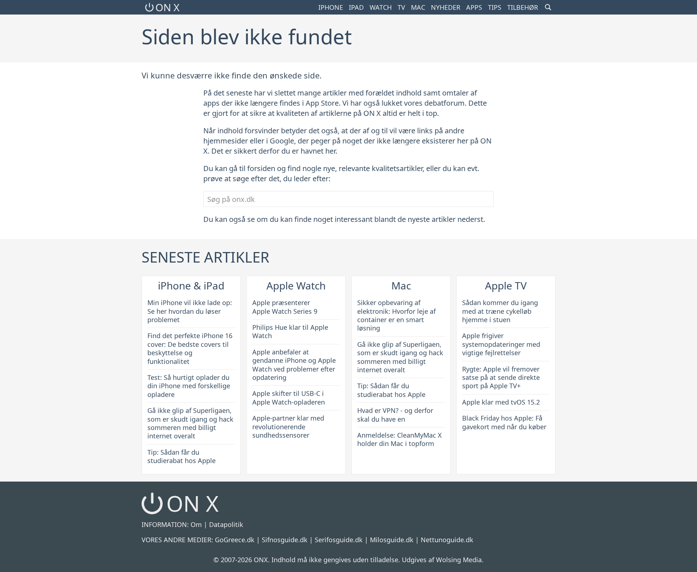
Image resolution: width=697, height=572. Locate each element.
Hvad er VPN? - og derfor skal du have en (395, 414)
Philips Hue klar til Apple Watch (290, 331)
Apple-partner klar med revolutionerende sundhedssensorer (288, 426)
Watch (381, 7)
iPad (356, 7)
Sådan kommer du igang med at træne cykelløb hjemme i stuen (500, 311)
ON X (167, 7)
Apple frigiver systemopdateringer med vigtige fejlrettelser (501, 344)
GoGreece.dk (234, 539)
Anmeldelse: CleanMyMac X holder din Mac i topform (399, 439)
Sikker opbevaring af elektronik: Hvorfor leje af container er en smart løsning (396, 315)
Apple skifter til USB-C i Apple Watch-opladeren (288, 397)
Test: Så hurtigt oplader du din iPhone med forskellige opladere (188, 386)
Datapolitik (226, 524)
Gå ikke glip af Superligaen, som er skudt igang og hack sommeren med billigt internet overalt (190, 423)
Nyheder (445, 7)
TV (401, 7)
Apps (474, 7)
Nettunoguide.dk (447, 539)
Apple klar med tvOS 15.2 (501, 402)
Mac (418, 7)
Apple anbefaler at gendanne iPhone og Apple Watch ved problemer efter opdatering (294, 365)
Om (196, 524)
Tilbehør (522, 7)
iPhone (330, 7)
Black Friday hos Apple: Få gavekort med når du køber (504, 422)
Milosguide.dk (391, 539)
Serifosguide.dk (339, 539)
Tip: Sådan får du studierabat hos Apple (181, 456)
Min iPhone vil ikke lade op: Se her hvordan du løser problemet (189, 311)
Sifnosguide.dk (284, 539)
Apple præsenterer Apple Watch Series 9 (284, 306)
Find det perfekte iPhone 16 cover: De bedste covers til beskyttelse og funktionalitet (189, 348)
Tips (494, 7)
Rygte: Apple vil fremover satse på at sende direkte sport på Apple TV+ (501, 377)
